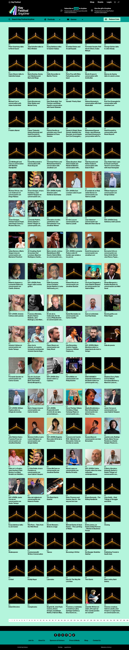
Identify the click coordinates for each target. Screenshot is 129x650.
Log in (109, 2)
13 (43, 620)
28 (91, 620)
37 (121, 620)
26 (84, 620)
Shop (92, 2)
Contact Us (97, 640)
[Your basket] (115, 2)
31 (101, 620)
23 (74, 620)
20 (65, 620)
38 (124, 620)
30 (98, 620)
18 (58, 620)
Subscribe (68, 8)
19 (61, 620)
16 (52, 620)
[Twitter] (59, 634)
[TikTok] (73, 634)
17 (55, 620)
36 (117, 620)
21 (68, 620)
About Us (41, 640)
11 (37, 620)
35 (114, 620)
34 (111, 620)
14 (46, 620)
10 (34, 620)
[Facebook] (55, 634)
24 (78, 620)
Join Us (31, 640)
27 (88, 620)
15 (49, 620)
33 (107, 620)
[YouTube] (70, 634)
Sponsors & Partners (57, 640)
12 (40, 620)
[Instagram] (66, 634)
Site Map (60, 647)
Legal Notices (67, 647)
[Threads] (62, 634)
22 (71, 620)
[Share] (118, 2)
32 (104, 620)
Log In (76, 8)
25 (81, 620)
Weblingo (109, 647)
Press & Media (74, 640)
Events (100, 2)
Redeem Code (114, 19)
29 (94, 620)
